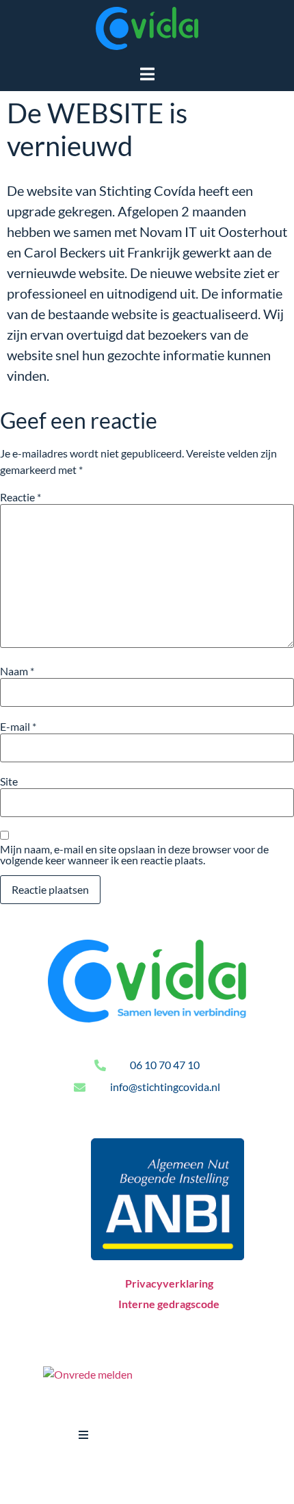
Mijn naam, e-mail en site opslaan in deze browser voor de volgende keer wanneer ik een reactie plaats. (134, 855)
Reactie (20, 497)
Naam (17, 671)
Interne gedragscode (168, 1303)
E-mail (18, 726)
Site (9, 781)
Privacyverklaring (169, 1283)
